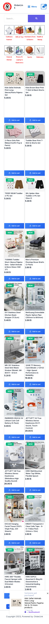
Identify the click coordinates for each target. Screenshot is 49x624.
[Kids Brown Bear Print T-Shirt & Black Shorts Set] (35, 78)
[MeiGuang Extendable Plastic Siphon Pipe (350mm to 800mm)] (35, 296)
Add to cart (16, 120)
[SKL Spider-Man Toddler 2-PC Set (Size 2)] (35, 184)
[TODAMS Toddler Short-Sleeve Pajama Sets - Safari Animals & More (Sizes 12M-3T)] (14, 243)
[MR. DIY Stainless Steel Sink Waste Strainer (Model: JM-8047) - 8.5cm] (14, 349)
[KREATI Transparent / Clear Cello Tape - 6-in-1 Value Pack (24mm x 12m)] (35, 508)
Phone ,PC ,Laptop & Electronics (19, 60)
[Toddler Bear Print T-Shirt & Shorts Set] (35, 131)
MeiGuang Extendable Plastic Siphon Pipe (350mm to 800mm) (35, 314)
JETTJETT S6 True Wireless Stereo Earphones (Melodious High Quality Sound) (13, 476)
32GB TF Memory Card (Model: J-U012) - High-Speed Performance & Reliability (35, 370)
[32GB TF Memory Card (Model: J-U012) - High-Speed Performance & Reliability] (35, 349)
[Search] (36, 18)
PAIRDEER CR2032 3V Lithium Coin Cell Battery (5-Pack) (14, 420)
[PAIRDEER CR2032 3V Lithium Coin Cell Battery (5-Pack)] (14, 402)
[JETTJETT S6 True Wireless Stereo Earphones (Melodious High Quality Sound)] (14, 455)
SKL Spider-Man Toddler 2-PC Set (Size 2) (33, 195)
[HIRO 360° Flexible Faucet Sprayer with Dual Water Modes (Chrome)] (14, 561)
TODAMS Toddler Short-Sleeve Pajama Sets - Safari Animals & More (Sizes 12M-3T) (13, 264)
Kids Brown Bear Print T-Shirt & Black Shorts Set (35, 90)
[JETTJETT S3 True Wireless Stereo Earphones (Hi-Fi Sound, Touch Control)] (35, 402)
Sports (29, 57)
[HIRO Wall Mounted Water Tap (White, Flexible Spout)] (35, 455)
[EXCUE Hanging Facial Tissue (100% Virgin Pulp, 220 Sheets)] (14, 508)
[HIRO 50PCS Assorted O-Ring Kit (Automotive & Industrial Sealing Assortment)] (35, 561)
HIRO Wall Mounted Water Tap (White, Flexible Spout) (34, 473)
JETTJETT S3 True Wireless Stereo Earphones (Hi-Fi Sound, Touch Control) (33, 423)
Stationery (39, 57)
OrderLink (18, 6)
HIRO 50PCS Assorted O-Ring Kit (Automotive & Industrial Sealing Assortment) (34, 582)
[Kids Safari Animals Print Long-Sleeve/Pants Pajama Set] (14, 78)
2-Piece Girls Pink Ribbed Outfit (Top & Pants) (13, 142)
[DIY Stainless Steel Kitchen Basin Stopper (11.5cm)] (14, 296)
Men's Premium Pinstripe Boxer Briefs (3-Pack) (35, 262)
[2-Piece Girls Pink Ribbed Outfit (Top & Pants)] (14, 131)
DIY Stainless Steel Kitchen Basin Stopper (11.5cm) (13, 314)
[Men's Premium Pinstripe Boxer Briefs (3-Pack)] (35, 243)
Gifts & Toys (19, 37)
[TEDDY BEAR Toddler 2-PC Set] (14, 184)
